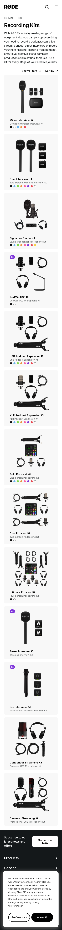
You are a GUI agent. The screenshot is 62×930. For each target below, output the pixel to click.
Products (8, 18)
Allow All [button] (42, 917)
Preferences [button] (19, 917)
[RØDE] (11, 7)
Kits (20, 18)
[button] (56, 7)
